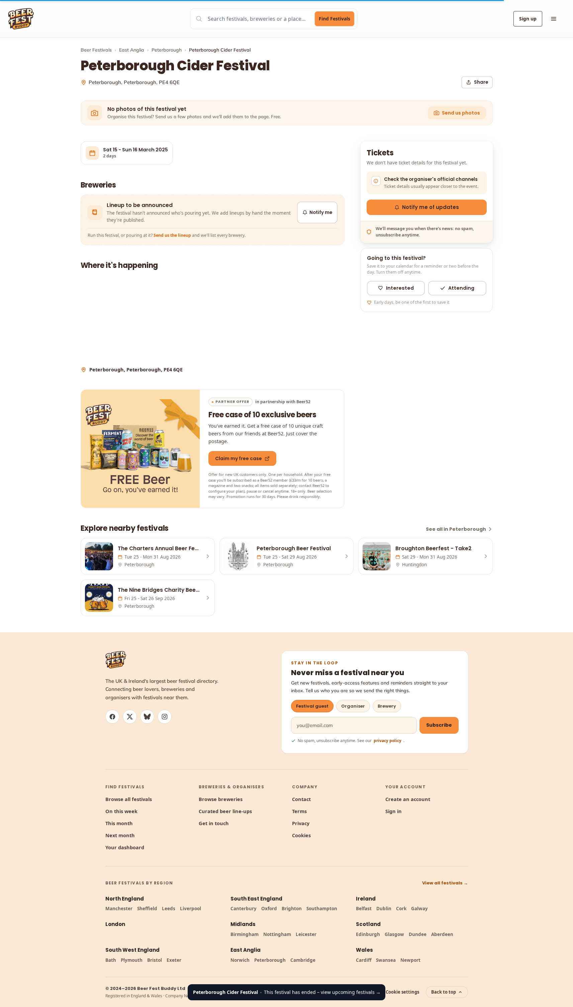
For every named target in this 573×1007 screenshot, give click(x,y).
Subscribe (439, 725)
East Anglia (131, 50)
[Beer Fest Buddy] (115, 659)
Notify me (320, 212)
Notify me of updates (430, 207)
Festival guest (312, 706)
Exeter (174, 960)
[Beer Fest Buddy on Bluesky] (147, 717)
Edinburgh (368, 934)
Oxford (269, 909)
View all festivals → (445, 883)
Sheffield (147, 909)
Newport (410, 960)
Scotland (368, 924)
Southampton (321, 909)
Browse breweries (221, 799)
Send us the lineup (172, 235)
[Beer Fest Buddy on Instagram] (165, 717)
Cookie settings (402, 992)
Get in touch (214, 823)
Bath (110, 960)
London (115, 924)
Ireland (366, 898)
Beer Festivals (96, 50)
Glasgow (394, 934)
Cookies (301, 835)
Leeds (168, 909)
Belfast (364, 909)
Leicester (306, 934)
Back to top (443, 992)
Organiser (353, 706)
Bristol (154, 960)
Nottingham (277, 934)
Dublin (383, 909)
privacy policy (387, 740)
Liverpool (190, 909)
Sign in (393, 811)
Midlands (243, 924)
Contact (301, 799)
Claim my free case (238, 458)
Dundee (417, 934)
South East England (256, 898)
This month (119, 823)
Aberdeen (442, 934)
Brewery (387, 706)
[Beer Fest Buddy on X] (130, 717)
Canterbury (243, 909)
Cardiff (363, 960)
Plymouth (131, 960)
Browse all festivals (128, 799)
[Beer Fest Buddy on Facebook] (112, 717)
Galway (419, 909)
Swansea (386, 960)
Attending (461, 288)
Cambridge (302, 960)
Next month (120, 835)
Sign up (528, 18)
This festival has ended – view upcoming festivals (287, 992)
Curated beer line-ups (225, 811)
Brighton (292, 909)
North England (124, 898)
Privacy (300, 823)
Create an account (407, 799)
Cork (401, 909)
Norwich (240, 960)
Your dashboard (124, 847)
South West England (132, 949)
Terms (299, 811)
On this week (121, 811)
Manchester (118, 909)
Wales (364, 949)
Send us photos (461, 113)
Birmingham (244, 934)
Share (481, 82)
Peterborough (167, 50)
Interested (400, 288)
